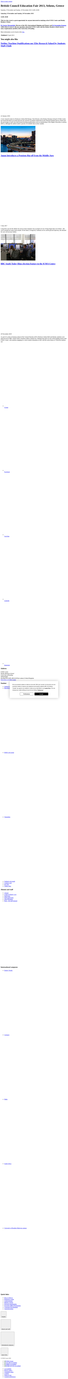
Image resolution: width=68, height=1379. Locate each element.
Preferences (26, 694)
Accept (41, 694)
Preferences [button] (40, 690)
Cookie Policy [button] (47, 688)
